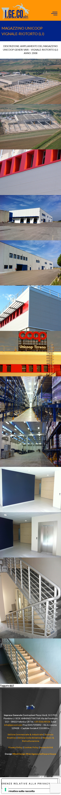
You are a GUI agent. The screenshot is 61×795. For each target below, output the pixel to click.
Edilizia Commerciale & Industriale (25, 734)
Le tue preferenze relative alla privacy (25, 783)
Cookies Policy (31, 747)
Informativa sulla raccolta (19, 791)
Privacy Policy (15, 747)
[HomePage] (15, 18)
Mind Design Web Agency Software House (34, 754)
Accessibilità (46, 747)
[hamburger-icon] (54, 13)
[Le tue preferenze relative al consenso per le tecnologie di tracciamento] (5, 790)
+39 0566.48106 (42, 721)
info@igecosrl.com (13, 725)
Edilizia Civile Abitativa (29, 737)
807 (12, 685)
